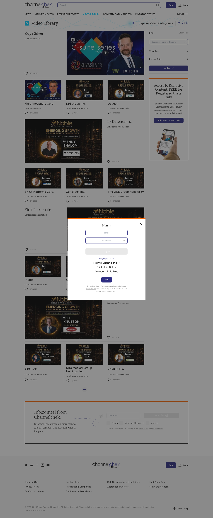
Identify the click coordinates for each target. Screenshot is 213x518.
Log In (107, 251)
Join (107, 279)
